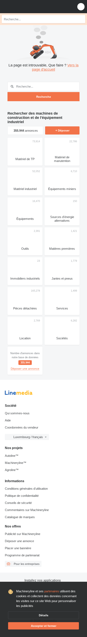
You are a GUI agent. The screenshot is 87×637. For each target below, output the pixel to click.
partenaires (51, 591)
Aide (8, 420)
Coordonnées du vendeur (21, 427)
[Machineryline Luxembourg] (28, 6)
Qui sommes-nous (17, 413)
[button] (81, 6)
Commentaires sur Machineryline (27, 510)
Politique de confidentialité (22, 495)
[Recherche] (81, 19)
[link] (24, 361)
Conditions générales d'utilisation (26, 488)
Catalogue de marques (20, 517)
